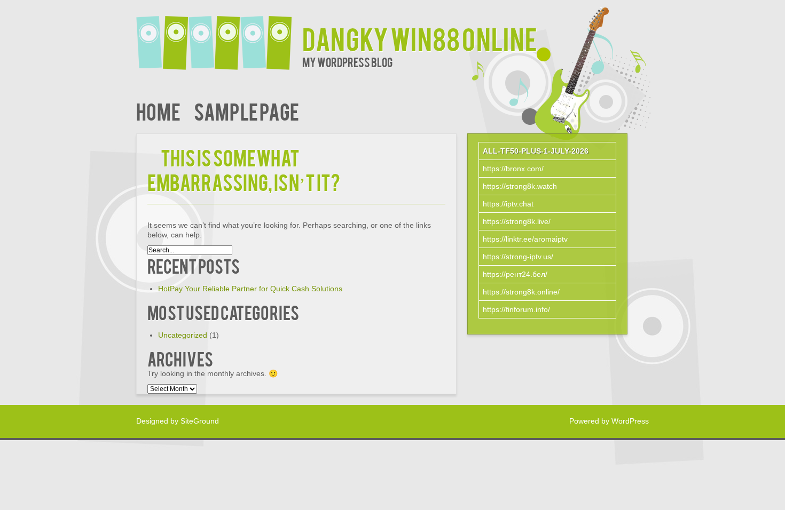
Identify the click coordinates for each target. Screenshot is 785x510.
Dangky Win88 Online (419, 38)
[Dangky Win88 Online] (219, 36)
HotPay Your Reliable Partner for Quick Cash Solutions (250, 288)
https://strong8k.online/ (521, 292)
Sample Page (246, 110)
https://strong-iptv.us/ (518, 256)
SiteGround (199, 421)
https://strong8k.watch (520, 186)
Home (158, 110)
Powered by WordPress (609, 421)
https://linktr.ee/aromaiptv (525, 239)
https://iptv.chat (508, 204)
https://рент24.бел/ (515, 274)
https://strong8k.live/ (517, 221)
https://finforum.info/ (516, 309)
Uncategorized (182, 335)
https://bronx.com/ (513, 168)
